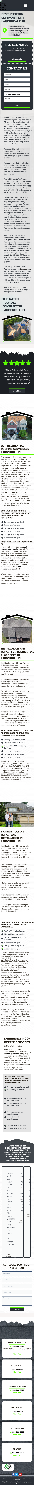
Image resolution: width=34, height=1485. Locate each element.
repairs (15, 549)
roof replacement (11, 568)
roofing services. (24, 269)
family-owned (13, 1054)
